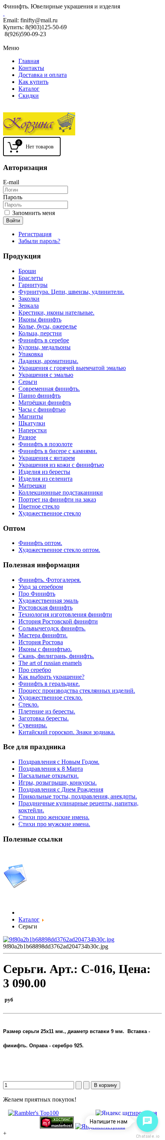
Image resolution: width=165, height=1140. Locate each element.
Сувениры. (32, 725)
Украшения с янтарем (46, 458)
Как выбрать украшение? (51, 676)
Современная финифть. (49, 388)
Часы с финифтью (42, 409)
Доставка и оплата (42, 75)
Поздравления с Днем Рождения (60, 789)
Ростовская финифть (45, 607)
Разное (27, 437)
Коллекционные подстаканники (60, 492)
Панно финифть (39, 395)
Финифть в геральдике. (49, 683)
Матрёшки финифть (44, 402)
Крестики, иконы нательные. (56, 312)
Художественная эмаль (48, 600)
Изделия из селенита (45, 478)
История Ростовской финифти (58, 621)
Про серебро (34, 670)
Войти (13, 220)
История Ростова (40, 642)
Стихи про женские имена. (53, 817)
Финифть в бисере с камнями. (57, 451)
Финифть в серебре (43, 340)
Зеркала (28, 305)
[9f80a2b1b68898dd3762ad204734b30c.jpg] (58, 939)
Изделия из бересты (44, 471)
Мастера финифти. (43, 635)
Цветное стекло (38, 506)
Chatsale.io (147, 1136)
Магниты (30, 416)
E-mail (11, 182)
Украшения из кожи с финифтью (61, 465)
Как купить (33, 81)
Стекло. (28, 704)
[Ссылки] (15, 886)
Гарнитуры (33, 285)
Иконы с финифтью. (45, 649)
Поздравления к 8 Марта (50, 768)
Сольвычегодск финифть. (52, 628)
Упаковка (30, 354)
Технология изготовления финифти (65, 614)
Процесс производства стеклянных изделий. (76, 690)
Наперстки (32, 430)
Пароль (12, 197)
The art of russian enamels (50, 663)
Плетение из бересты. (46, 711)
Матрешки (32, 485)
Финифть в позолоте (45, 444)
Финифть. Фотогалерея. (49, 580)
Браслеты (30, 278)
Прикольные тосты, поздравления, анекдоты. (77, 796)
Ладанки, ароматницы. (48, 361)
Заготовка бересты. (43, 718)
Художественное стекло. (50, 697)
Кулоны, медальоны (44, 347)
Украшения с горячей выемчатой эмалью (72, 368)
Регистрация (34, 234)
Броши (27, 271)
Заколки (29, 298)
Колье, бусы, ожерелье (47, 326)
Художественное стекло (49, 513)
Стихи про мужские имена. (54, 824)
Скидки (28, 95)
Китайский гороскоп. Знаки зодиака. (66, 732)
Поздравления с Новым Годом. (58, 761)
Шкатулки (31, 423)
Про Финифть (36, 593)
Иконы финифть (39, 319)
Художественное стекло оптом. (59, 550)
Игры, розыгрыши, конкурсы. (57, 782)
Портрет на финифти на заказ (57, 499)
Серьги (27, 381)
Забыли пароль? (39, 241)
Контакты (31, 68)
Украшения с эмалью (45, 375)
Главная (28, 61)
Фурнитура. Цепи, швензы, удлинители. (71, 291)
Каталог (29, 88)
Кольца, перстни (40, 333)
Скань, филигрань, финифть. (56, 656)
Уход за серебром (40, 586)
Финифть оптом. (40, 543)
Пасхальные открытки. (48, 775)
